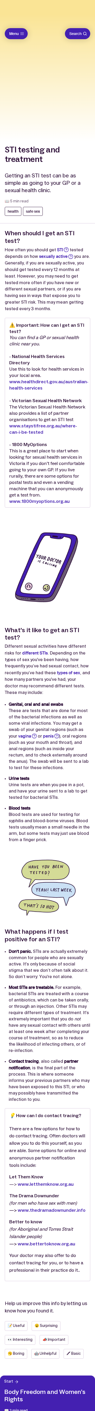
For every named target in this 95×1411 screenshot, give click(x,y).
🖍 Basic (73, 1354)
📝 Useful (16, 1326)
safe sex (33, 211)
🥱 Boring (16, 1354)
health (13, 211)
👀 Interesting (20, 1340)
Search (75, 33)
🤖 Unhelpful (45, 1354)
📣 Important (53, 1340)
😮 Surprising (46, 1326)
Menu (14, 33)
